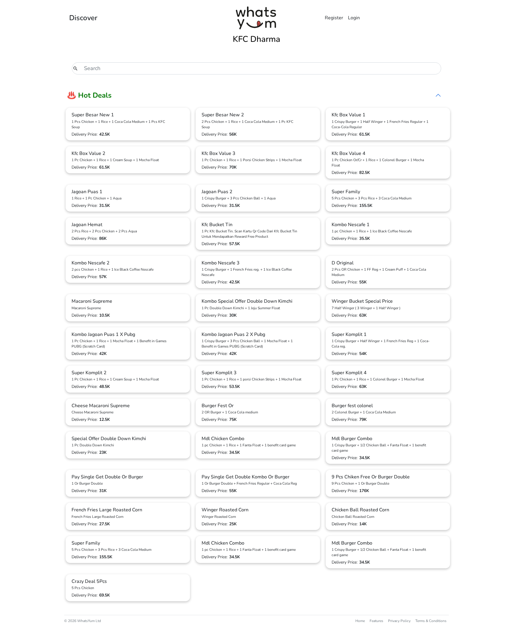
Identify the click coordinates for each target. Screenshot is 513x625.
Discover (83, 18)
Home (360, 620)
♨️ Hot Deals (89, 95)
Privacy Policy (399, 620)
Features (376, 620)
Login (354, 18)
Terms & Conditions (430, 620)
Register (334, 18)
